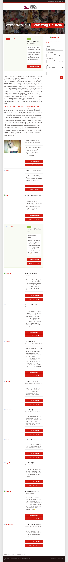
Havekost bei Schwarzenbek (33, 344)
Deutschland (13, 554)
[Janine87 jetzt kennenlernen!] (12, 202)
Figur (47, 65)
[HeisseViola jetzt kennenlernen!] (12, 417)
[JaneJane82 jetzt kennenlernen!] (12, 498)
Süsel (40, 196)
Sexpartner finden (59, 1)
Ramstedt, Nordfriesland (32, 143)
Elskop (40, 440)
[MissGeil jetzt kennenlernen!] (12, 349)
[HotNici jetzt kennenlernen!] (12, 447)
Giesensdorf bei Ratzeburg (33, 527)
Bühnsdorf (28, 307)
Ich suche (48, 46)
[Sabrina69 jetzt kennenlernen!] (12, 146)
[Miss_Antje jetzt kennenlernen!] (12, 280)
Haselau (27, 275)
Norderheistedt (29, 493)
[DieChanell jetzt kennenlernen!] (14, 234)
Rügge (39, 171)
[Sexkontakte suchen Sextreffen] (30, 7)
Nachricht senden (33, 66)
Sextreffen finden (33, 165)
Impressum (53, 558)
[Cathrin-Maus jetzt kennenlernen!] (12, 532)
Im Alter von (49, 52)
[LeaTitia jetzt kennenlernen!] (12, 389)
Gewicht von (49, 58)
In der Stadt (49, 71)
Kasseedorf (28, 465)
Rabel (28, 231)
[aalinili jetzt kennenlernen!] (12, 178)
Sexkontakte (51, 1)
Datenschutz (60, 558)
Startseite (6, 554)
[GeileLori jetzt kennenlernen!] (12, 312)
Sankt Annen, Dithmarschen (33, 384)
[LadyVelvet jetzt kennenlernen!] (12, 470)
